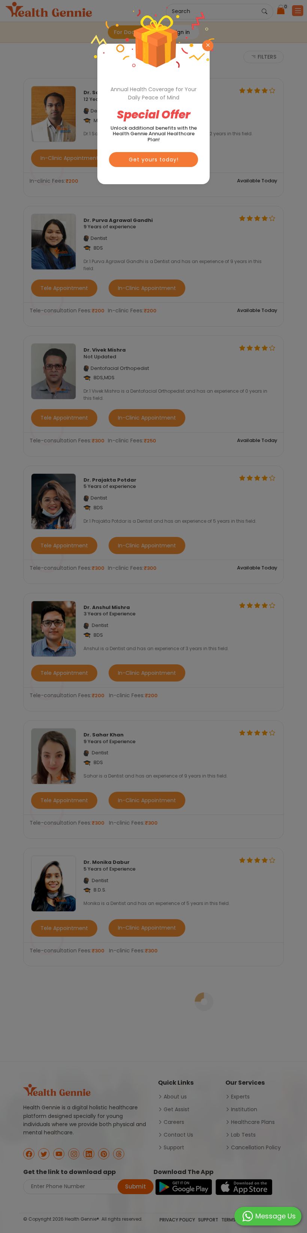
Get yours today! (154, 159)
